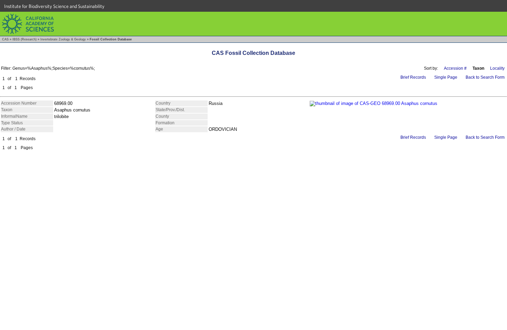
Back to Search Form (485, 77)
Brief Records (413, 77)
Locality (497, 68)
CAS (5, 39)
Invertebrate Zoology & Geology (63, 39)
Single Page (445, 77)
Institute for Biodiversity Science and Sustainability (54, 6)
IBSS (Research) (24, 39)
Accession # (455, 68)
